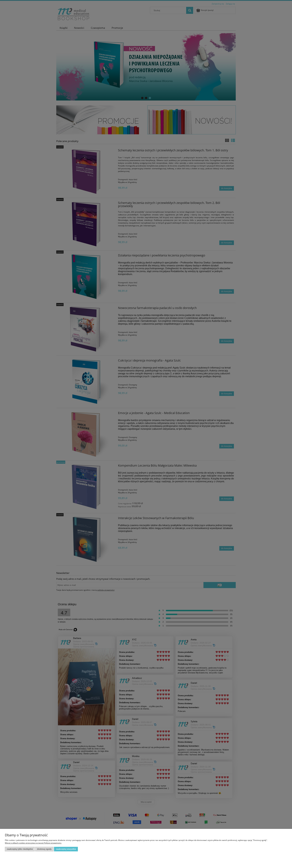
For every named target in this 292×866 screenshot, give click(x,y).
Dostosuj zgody (44, 849)
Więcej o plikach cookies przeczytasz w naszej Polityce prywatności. (33, 843)
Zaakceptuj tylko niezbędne (20, 849)
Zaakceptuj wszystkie (66, 849)
